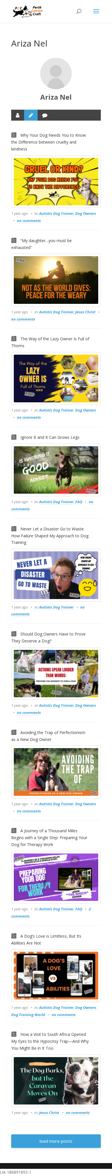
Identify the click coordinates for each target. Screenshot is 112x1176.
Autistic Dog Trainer (56, 213)
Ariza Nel (56, 97)
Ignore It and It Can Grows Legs (50, 437)
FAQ (78, 501)
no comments (29, 220)
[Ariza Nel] (56, 73)
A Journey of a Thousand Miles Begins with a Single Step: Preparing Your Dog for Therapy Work (49, 837)
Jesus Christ (85, 311)
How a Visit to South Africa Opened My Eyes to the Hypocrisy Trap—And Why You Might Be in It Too (50, 1041)
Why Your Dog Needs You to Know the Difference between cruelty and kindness (48, 142)
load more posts (56, 1141)
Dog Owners (85, 213)
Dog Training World (28, 1014)
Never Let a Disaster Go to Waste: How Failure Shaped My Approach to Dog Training (49, 535)
